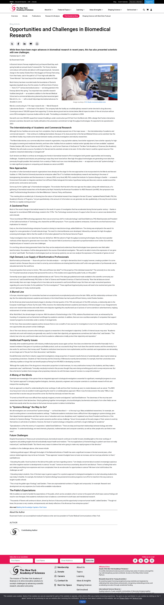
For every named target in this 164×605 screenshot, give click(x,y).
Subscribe (89, 560)
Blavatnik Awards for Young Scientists (112, 579)
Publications (36, 16)
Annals (34, 2)
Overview (14, 16)
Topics (80, 572)
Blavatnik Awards (20, 2)
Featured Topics (64, 10)
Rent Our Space (65, 585)
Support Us (149, 2)
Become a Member (136, 2)
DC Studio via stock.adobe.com (95, 102)
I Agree (82, 602)
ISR (29, 2)
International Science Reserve (109, 589)
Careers (61, 576)
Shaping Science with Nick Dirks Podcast (96, 16)
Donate (61, 572)
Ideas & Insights (96, 10)
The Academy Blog (71, 16)
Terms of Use (137, 598)
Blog (114, 2)
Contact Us (63, 580)
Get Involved (131, 10)
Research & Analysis (52, 16)
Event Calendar (123, 2)
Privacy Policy (124, 598)
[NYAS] (21, 8)
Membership (63, 567)
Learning (79, 10)
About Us (48, 10)
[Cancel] (161, 599)
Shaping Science (114, 10)
